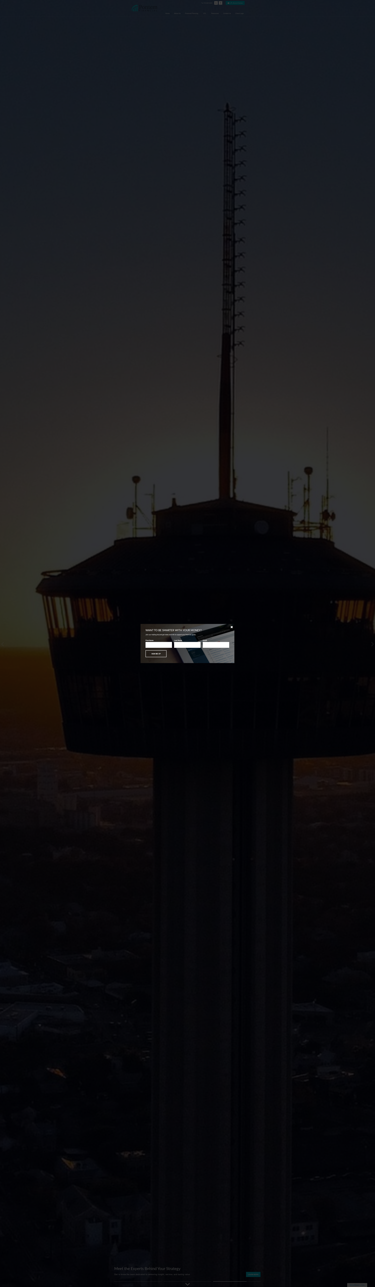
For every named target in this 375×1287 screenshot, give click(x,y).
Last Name (178, 640)
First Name (150, 640)
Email (205, 640)
